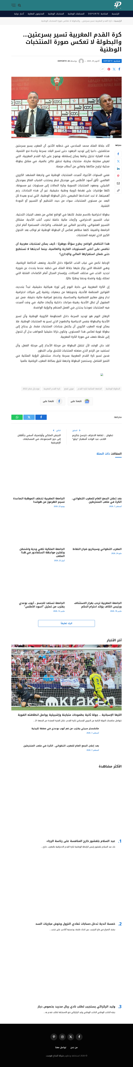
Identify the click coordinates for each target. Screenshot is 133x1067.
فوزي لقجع (69, 389)
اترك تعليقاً (66, 623)
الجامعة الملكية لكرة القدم (90, 389)
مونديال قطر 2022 (31, 389)
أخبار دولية (19, 14)
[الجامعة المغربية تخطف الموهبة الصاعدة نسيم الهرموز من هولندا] (38, 478)
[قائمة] (13, 5)
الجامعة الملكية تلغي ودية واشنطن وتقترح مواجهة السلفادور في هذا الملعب (42, 552)
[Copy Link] (118, 190)
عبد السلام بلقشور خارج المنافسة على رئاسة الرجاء (81, 841)
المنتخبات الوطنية (56, 14)
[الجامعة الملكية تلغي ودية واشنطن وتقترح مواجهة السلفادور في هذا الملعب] (38, 529)
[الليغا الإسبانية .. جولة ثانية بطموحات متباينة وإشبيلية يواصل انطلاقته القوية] (66, 677)
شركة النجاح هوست (55, 1056)
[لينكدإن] (118, 169)
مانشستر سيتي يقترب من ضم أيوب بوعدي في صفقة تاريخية (65, 728)
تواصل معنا (60, 1047)
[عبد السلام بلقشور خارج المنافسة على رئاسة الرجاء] (66, 804)
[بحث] (19, 5)
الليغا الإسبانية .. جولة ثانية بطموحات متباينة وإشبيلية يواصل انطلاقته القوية (70, 715)
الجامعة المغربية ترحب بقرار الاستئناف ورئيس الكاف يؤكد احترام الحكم (98, 604)
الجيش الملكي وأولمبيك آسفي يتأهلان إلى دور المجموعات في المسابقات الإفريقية (39, 439)
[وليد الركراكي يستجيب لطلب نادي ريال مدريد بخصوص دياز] (66, 969)
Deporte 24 (64, 61)
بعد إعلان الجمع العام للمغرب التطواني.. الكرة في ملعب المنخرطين (97, 500)
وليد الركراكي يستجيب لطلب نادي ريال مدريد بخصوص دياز (76, 1006)
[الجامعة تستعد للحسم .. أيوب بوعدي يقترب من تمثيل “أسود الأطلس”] (38, 583)
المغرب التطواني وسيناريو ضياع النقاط (97, 549)
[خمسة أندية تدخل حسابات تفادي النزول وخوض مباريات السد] (66, 886)
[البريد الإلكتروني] (118, 183)
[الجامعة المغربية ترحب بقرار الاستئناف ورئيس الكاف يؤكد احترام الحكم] (95, 583)
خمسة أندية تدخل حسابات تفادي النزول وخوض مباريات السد (75, 924)
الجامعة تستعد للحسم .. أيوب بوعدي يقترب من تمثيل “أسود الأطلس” (42, 604)
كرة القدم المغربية (52, 389)
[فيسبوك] (118, 154)
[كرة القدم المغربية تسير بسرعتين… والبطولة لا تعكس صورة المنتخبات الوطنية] (66, 107)
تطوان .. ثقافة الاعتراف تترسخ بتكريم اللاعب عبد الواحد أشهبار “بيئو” (92, 437)
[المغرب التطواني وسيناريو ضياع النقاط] (95, 529)
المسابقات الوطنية (76, 14)
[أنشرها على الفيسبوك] (119, 69)
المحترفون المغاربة (36, 14)
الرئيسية (115, 14)
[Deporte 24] (118, 5)
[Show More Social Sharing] (102, 69)
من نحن (74, 1047)
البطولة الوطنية (113, 389)
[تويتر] (118, 161)
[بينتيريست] (108, 69)
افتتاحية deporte (98, 14)
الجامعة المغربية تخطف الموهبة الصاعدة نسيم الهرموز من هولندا (39, 500)
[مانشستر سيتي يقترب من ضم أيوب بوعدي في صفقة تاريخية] (112, 733)
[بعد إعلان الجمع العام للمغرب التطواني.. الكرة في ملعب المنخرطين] (95, 478)
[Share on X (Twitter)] (114, 69)
